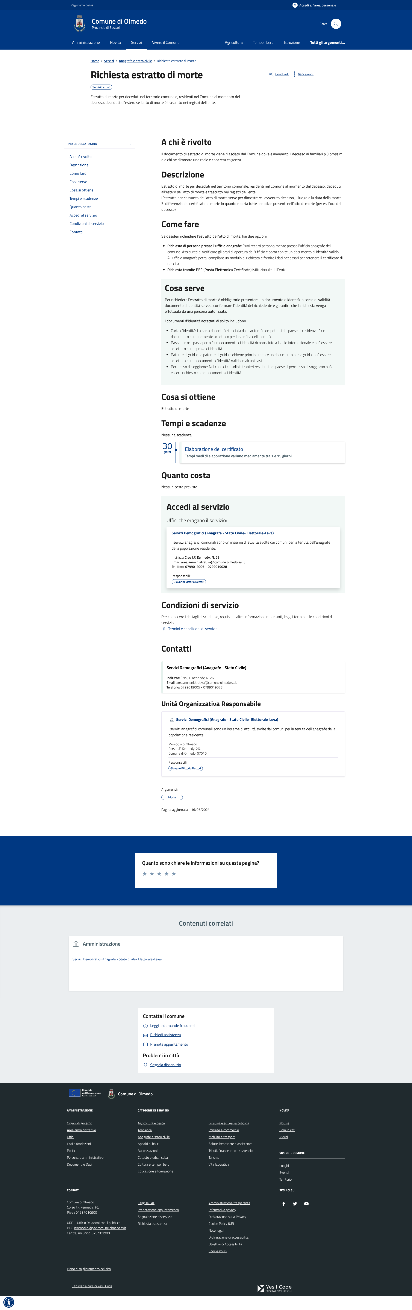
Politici (71, 1150)
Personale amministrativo (85, 1157)
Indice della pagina (82, 143)
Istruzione (292, 42)
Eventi (284, 1172)
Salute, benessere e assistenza (230, 1143)
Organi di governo (79, 1123)
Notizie (284, 1123)
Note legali (216, 1230)
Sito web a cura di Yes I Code (92, 1286)
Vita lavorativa (219, 1164)
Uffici (70, 1136)
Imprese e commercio (224, 1130)
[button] (8, 1302)
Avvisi (283, 1136)
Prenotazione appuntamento (158, 1209)
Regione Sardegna (82, 5)
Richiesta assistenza (152, 1223)
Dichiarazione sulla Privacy (227, 1216)
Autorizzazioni (148, 1150)
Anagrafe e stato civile (154, 1136)
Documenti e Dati (79, 1164)
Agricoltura (234, 42)
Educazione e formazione (155, 1171)
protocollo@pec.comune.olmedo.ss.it (100, 1227)
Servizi (136, 42)
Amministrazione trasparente (229, 1202)
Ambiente (145, 1130)
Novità (115, 42)
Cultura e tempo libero (153, 1164)
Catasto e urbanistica (153, 1157)
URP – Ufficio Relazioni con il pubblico (93, 1222)
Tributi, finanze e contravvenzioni (232, 1150)
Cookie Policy (218, 1251)
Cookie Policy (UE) (221, 1223)
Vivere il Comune (165, 42)
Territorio (285, 1179)
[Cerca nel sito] (336, 24)
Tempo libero (263, 42)
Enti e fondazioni (79, 1143)
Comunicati (287, 1130)
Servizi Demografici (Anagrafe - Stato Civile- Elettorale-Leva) (223, 533)
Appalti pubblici (148, 1143)
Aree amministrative (81, 1130)
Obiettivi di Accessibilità (225, 1244)
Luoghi (284, 1165)
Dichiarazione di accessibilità (228, 1237)
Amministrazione (86, 42)
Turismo (214, 1157)
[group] (206, 966)
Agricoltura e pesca (151, 1123)
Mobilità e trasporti (222, 1136)
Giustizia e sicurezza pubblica (229, 1123)
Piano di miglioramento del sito (89, 1268)
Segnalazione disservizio (155, 1216)
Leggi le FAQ (147, 1202)
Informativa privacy (222, 1209)
